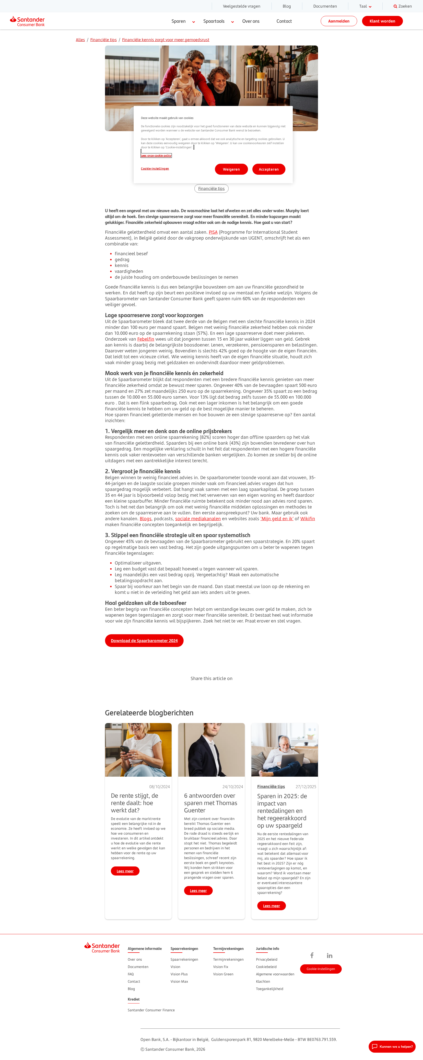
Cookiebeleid (266, 966)
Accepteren (269, 169)
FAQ (131, 974)
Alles (80, 39)
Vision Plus (179, 974)
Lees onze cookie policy (156, 155)
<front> (312, 955)
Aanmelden (339, 21)
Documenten (325, 6)
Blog (287, 6)
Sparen (179, 20)
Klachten (263, 981)
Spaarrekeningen (184, 959)
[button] (392, 1047)
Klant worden (382, 21)
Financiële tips (103, 39)
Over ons (250, 20)
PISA (213, 232)
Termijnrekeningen (228, 959)
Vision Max (179, 981)
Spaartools (213, 20)
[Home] (29, 20)
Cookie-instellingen (321, 969)
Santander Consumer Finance (151, 1010)
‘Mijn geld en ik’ (277, 518)
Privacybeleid (266, 959)
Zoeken (405, 6)
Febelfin (145, 339)
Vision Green (223, 974)
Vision (175, 966)
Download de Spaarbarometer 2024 (144, 640)
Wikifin (307, 518)
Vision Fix (220, 966)
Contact (284, 20)
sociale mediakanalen (198, 518)
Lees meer (128, 871)
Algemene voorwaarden (275, 974)
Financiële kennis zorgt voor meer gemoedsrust (165, 39)
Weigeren (231, 169)
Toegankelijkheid (269, 988)
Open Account (361, 933)
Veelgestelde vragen (241, 6)
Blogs (146, 518)
